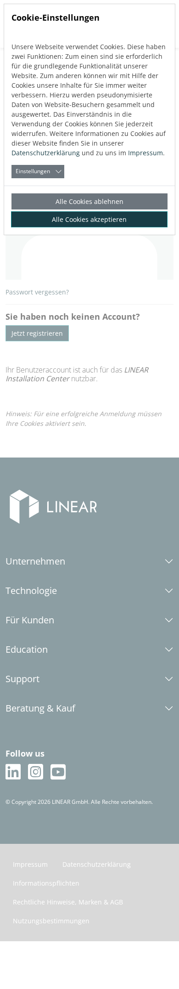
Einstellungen (33, 171)
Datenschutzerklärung (45, 152)
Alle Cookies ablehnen (89, 201)
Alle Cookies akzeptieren (89, 219)
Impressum (145, 152)
